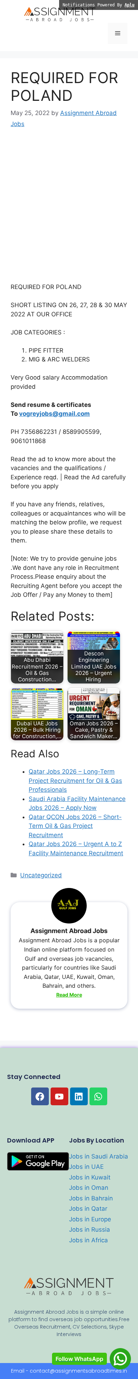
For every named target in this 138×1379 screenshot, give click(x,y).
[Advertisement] (69, 210)
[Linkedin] (79, 1096)
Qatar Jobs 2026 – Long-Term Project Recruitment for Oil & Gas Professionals (75, 780)
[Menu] (117, 33)
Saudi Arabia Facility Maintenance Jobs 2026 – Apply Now (77, 803)
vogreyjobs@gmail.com (54, 413)
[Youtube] (59, 1096)
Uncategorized (41, 875)
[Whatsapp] (98, 1096)
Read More (69, 995)
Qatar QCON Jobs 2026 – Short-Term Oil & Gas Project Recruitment (75, 826)
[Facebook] (40, 1096)
